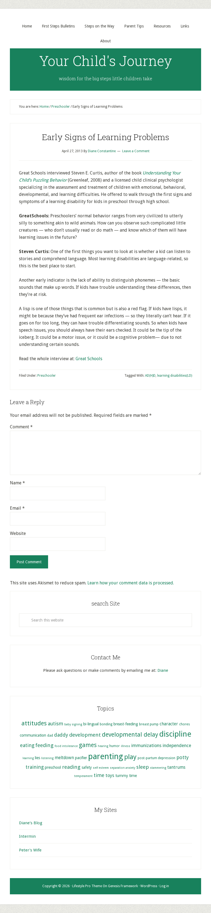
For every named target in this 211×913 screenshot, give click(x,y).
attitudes (34, 723)
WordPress (148, 886)
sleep (142, 767)
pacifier (81, 758)
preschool (53, 767)
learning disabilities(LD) (174, 376)
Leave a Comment (135, 151)
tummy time (126, 775)
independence (177, 745)
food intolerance (66, 746)
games (88, 745)
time (99, 775)
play (130, 757)
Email (17, 508)
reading (71, 767)
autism (55, 723)
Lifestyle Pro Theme (87, 886)
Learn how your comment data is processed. (130, 582)
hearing (103, 746)
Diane (162, 670)
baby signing (73, 724)
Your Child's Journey (105, 61)
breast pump (149, 724)
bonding (106, 724)
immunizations (146, 745)
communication (33, 735)
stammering (158, 768)
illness (125, 746)
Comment (21, 426)
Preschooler (46, 376)
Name (17, 482)
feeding (44, 745)
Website (18, 533)
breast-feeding (125, 724)
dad (50, 735)
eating (27, 745)
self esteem (101, 768)
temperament (83, 776)
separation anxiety (122, 768)
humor (114, 746)
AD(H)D (150, 376)
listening (47, 758)
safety (87, 767)
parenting (105, 756)
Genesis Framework (123, 886)
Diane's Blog (30, 822)
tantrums (176, 767)
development (85, 735)
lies (37, 758)
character (169, 723)
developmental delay (130, 734)
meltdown (64, 757)
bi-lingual (91, 724)
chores (184, 724)
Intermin (27, 836)
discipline (175, 734)
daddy (61, 735)
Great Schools (89, 358)
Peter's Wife (30, 850)
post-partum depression (156, 758)
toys (110, 775)
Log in (164, 886)
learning (28, 758)
